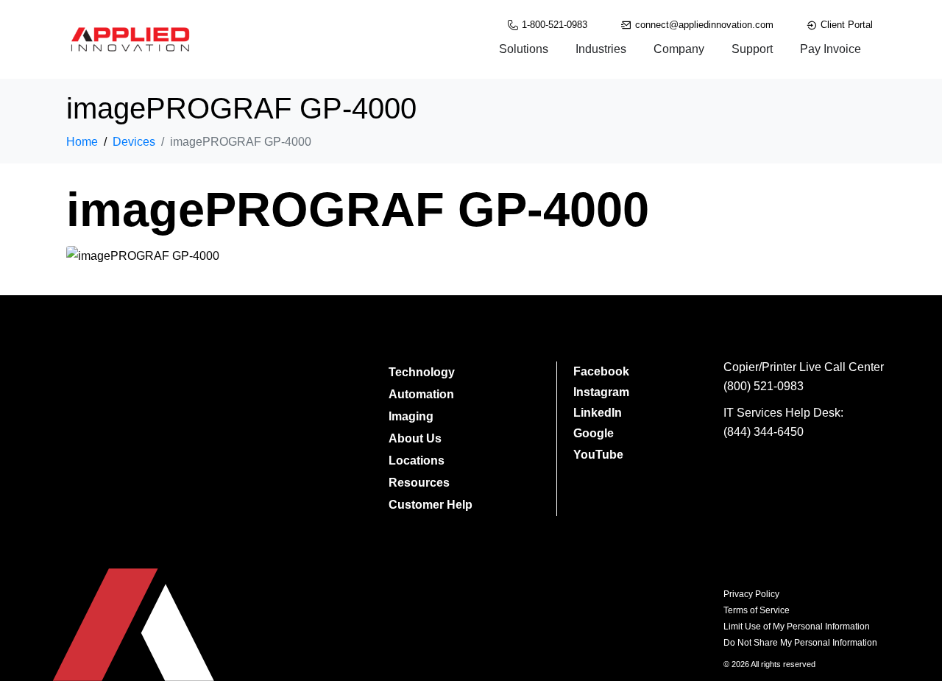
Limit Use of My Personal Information (796, 626)
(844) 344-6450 (763, 432)
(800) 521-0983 (763, 386)
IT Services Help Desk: (783, 412)
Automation (421, 394)
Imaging (411, 416)
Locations (417, 460)
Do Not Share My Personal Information (800, 643)
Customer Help (430, 504)
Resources (419, 482)
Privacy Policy (751, 594)
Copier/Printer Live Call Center (803, 367)
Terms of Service (756, 610)
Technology (422, 372)
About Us (415, 438)
